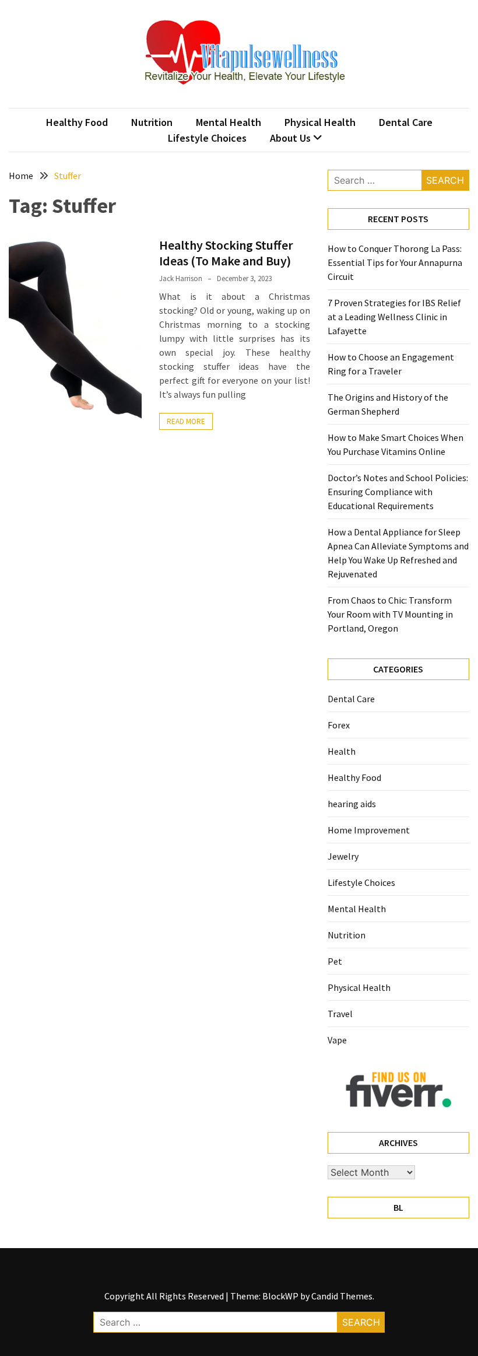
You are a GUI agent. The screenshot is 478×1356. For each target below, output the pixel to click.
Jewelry (343, 856)
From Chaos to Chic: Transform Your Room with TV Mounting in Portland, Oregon (390, 614)
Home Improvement (369, 830)
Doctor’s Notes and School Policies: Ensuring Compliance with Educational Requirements (398, 491)
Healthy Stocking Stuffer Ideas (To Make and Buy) (226, 252)
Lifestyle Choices (207, 138)
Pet (335, 961)
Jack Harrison (180, 278)
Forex (339, 725)
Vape (337, 1040)
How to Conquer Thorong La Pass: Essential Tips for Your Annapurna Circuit (395, 262)
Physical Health (320, 122)
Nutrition (152, 122)
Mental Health (228, 122)
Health (342, 751)
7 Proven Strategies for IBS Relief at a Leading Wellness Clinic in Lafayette (394, 317)
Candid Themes (341, 1296)
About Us (290, 138)
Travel (340, 1013)
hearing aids (352, 804)
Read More (186, 421)
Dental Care (406, 122)
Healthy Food (77, 122)
